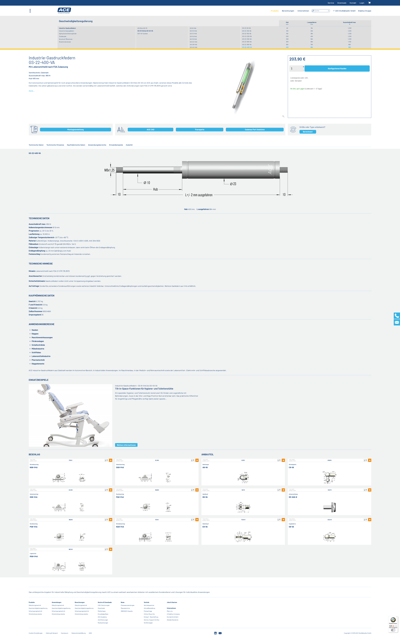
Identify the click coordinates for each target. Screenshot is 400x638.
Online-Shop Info (149, 614)
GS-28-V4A (193, 44)
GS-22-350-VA (246, 44)
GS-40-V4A (193, 47)
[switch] (393, 630)
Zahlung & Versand (52, 633)
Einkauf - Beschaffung (151, 617)
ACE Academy (102, 617)
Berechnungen (80, 602)
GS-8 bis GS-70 (142, 28)
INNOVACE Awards (127, 611)
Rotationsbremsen (65, 42)
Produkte (32, 602)
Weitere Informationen (126, 445)
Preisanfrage (148, 611)
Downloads (341, 3)
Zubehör (129, 145)
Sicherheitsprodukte (35, 614)
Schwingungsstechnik (82, 611)
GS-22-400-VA (247, 47)
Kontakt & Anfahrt (172, 617)
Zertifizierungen (103, 620)
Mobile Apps (102, 611)
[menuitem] (275, 10)
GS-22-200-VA (247, 36)
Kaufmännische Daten (76, 145)
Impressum (64, 633)
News (122, 602)
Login (362, 3)
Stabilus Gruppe (364, 11)
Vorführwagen (148, 623)
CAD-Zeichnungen (104, 605)
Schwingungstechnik (35, 611)
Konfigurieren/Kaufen (337, 68)
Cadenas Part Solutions (255, 129)
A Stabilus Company (173, 614)
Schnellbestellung (149, 608)
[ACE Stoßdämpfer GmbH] (64, 11)
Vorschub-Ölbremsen (65, 39)
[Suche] (328, 10)
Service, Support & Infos (151, 620)
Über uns (170, 611)
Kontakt (353, 3)
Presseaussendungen (127, 605)
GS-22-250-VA (247, 39)
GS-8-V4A (193, 28)
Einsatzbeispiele (116, 145)
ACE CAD (150, 129)
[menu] (290, 10)
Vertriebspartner (149, 605)
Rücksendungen (103, 623)
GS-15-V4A (193, 36)
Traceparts (199, 129)
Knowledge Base (103, 614)
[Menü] (396, 617)
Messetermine (125, 608)
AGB (90, 633)
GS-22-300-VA (247, 42)
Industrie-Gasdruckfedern (67, 28)
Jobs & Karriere (172, 602)
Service (331, 3)
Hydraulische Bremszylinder (68, 33)
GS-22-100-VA (246, 31)
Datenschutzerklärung (79, 633)
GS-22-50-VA (246, 28)
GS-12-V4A (193, 33)
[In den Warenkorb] (110, 460)
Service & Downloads (105, 602)
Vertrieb (146, 602)
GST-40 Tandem (143, 33)
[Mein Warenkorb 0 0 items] (369, 3)
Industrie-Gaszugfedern (66, 31)
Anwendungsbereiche (97, 145)
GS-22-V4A (193, 42)
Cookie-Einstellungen (35, 633)
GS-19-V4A (193, 39)
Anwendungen (56, 602)
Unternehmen (171, 608)
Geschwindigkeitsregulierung (38, 608)
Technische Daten (36, 145)
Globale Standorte (172, 620)
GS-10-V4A (193, 31)
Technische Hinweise (55, 145)
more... (32, 91)
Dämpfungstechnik (35, 605)
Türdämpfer (62, 36)
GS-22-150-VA (246, 33)
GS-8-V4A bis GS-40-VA (145, 31)
